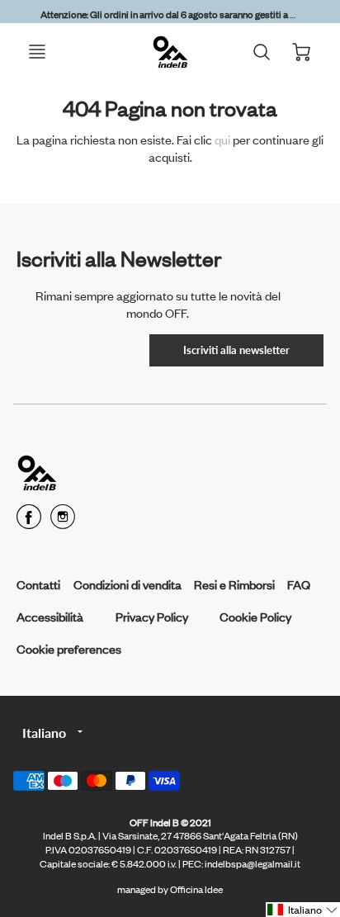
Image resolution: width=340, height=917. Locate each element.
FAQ (298, 584)
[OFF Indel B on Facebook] (29, 522)
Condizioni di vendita (127, 584)
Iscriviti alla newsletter (236, 350)
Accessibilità (50, 616)
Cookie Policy (255, 616)
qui (224, 139)
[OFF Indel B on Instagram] (62, 522)
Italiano (44, 732)
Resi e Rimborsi (234, 584)
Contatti (38, 584)
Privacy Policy (152, 616)
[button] (303, 909)
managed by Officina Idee (170, 889)
